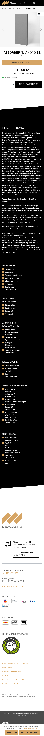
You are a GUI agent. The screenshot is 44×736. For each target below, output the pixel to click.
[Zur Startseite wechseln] (14, 3)
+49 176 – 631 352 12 (11, 573)
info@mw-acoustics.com (12, 586)
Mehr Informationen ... (31, 728)
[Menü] (41, 3)
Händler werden (10, 684)
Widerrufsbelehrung (12, 671)
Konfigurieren (12, 733)
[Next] (40, 29)
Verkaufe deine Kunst (18, 663)
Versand (6, 676)
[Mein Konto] (34, 3)
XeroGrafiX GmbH (22, 714)
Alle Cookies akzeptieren (29, 733)
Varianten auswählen (22, 63)
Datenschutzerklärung (13, 680)
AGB (4, 663)
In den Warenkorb (28, 84)
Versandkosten (33, 694)
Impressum (7, 667)
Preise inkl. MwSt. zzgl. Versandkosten (22, 73)
